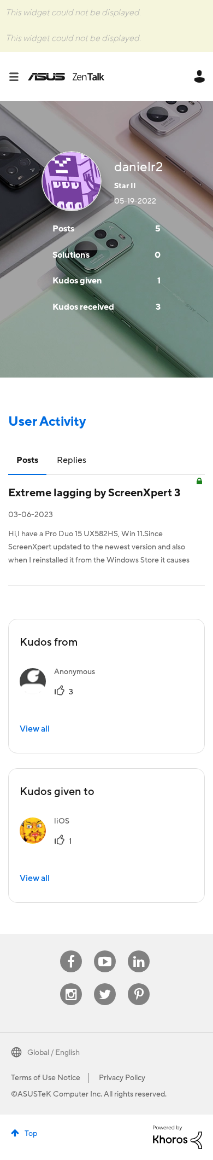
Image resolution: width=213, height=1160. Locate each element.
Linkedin (138, 950)
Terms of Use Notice (45, 1078)
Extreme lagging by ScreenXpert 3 (94, 493)
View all (35, 728)
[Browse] (18, 76)
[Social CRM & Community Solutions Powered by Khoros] (177, 1136)
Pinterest (139, 983)
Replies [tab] (71, 460)
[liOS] (49, 841)
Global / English (53, 1053)
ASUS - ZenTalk (66, 76)
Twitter (105, 983)
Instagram (71, 983)
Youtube (104, 950)
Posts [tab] (27, 460)
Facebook (71, 950)
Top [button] (31, 1134)
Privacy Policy (122, 1078)
